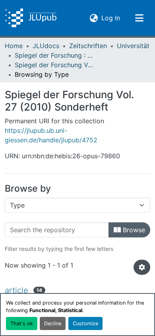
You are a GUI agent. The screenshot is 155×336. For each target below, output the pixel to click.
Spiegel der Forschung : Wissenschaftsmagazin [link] (54, 55)
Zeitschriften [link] (88, 46)
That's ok (21, 323)
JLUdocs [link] (46, 46)
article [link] (16, 290)
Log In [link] (110, 18)
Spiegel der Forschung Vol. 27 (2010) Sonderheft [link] (54, 65)
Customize (85, 323)
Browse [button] (133, 230)
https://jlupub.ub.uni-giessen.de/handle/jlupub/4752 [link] (51, 135)
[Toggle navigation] (139, 17)
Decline (52, 323)
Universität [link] (133, 46)
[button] (31, 18)
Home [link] (14, 46)
